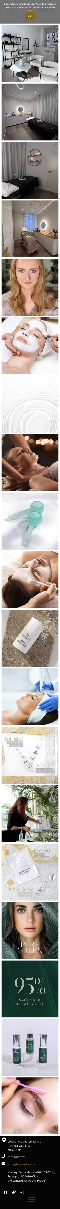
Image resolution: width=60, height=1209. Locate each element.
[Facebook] (5, 1192)
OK (30, 16)
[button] (31, 1199)
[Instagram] (22, 1192)
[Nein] (56, 11)
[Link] (14, 1192)
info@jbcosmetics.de (21, 1164)
